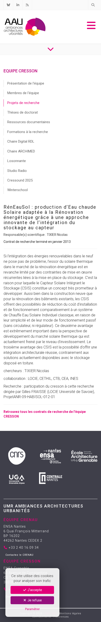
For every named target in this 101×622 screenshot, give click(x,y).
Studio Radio (17, 171)
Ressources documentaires (28, 122)
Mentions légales (70, 613)
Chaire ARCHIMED (21, 151)
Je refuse (34, 600)
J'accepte (34, 590)
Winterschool (17, 190)
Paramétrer (32, 609)
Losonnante (16, 161)
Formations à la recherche (27, 132)
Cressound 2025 (20, 180)
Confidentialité (41, 616)
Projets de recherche (23, 103)
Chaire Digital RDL (20, 141)
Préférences (61, 616)
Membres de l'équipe (23, 93)
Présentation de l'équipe (25, 83)
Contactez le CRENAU (19, 554)
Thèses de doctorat (22, 112)
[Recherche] (92, 5)
